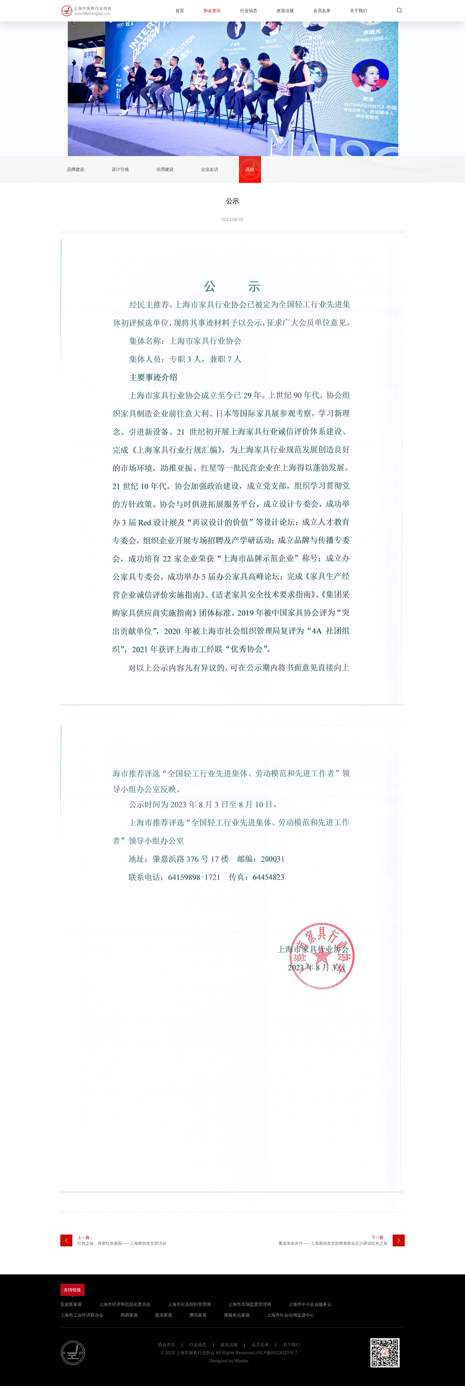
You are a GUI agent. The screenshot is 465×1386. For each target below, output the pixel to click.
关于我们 (358, 10)
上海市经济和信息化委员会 (125, 1304)
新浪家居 (163, 1315)
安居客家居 (71, 1304)
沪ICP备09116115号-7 (276, 1352)
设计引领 (120, 169)
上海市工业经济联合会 (81, 1315)
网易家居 (129, 1315)
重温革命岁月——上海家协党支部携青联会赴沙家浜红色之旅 (333, 1240)
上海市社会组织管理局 (189, 1304)
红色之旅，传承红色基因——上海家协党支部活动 (122, 1240)
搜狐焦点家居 (237, 1315)
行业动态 (248, 10)
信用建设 (165, 169)
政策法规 (285, 10)
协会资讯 (212, 10)
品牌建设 (75, 169)
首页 (179, 10)
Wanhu (241, 1361)
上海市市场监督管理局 (249, 1304)
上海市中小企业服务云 (310, 1304)
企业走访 (209, 169)
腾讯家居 (198, 1315)
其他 (250, 169)
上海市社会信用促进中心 (290, 1315)
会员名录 (321, 10)
